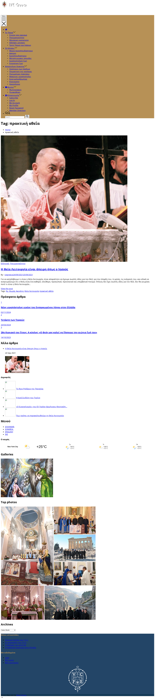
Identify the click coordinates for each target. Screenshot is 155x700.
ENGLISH (9, 432)
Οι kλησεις (10, 48)
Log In (12, 100)
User (7, 657)
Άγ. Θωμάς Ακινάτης (15, 291)
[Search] (27, 116)
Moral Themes (21, 695)
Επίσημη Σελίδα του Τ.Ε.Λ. (16, 640)
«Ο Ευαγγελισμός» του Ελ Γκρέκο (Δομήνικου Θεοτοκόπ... (41, 406)
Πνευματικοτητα (16, 37)
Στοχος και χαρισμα (18, 35)
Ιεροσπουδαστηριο (17, 56)
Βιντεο (10, 87)
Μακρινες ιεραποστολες (20, 76)
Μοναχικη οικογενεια (18, 40)
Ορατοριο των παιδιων (19, 69)
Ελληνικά (5, 263)
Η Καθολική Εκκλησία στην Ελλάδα (20, 647)
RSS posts (9, 660)
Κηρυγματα (14, 81)
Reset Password (16, 108)
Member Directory (17, 110)
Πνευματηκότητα (17, 263)
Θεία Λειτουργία (31, 291)
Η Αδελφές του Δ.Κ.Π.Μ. (15, 645)
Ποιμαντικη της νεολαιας (20, 71)
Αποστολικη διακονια (14, 66)
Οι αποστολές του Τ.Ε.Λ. (16, 642)
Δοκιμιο (12, 53)
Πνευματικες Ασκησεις (19, 74)
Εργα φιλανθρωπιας (18, 79)
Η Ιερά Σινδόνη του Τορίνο (28, 397)
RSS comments (11, 662)
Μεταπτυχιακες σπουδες (20, 58)
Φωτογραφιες (15, 89)
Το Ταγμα (9, 32)
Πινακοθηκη (14, 92)
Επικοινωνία (13, 95)
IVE (6, 434)
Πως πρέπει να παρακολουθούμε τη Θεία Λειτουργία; (40, 415)
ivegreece (9, 274)
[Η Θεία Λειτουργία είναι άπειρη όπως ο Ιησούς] (17, 372)
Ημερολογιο (14, 84)
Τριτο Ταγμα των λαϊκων (20, 45)
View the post (7, 288)
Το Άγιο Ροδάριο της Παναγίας (29, 388)
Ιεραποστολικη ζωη (18, 61)
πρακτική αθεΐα (46, 291)
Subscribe (13, 98)
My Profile (13, 105)
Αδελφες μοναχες (17, 42)
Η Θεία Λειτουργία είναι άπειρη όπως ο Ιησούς (34, 269)
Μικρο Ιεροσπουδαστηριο (21, 50)
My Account (14, 103)
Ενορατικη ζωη (16, 63)
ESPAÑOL (9, 429)
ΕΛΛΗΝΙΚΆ (9, 426)
